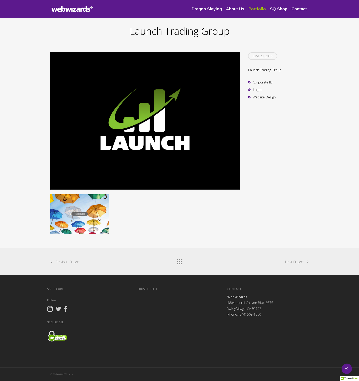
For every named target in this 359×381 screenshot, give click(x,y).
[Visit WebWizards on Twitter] (58, 309)
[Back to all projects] (179, 260)
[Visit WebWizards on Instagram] (50, 309)
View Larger (79, 210)
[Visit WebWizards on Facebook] (66, 309)
